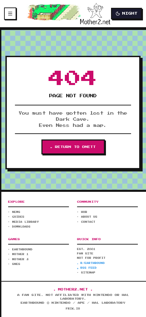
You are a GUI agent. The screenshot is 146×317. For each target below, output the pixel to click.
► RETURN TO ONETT (73, 147)
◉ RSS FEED (87, 268)
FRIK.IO (73, 309)
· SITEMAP (86, 273)
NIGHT (130, 13)
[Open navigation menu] (10, 13)
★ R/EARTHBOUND (91, 263)
